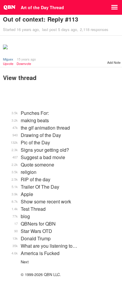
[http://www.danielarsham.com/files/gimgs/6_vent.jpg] (61, 47)
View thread (19, 77)
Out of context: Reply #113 (40, 19)
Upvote (8, 63)
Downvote (24, 63)
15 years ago (26, 59)
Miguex (8, 59)
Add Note (114, 62)
